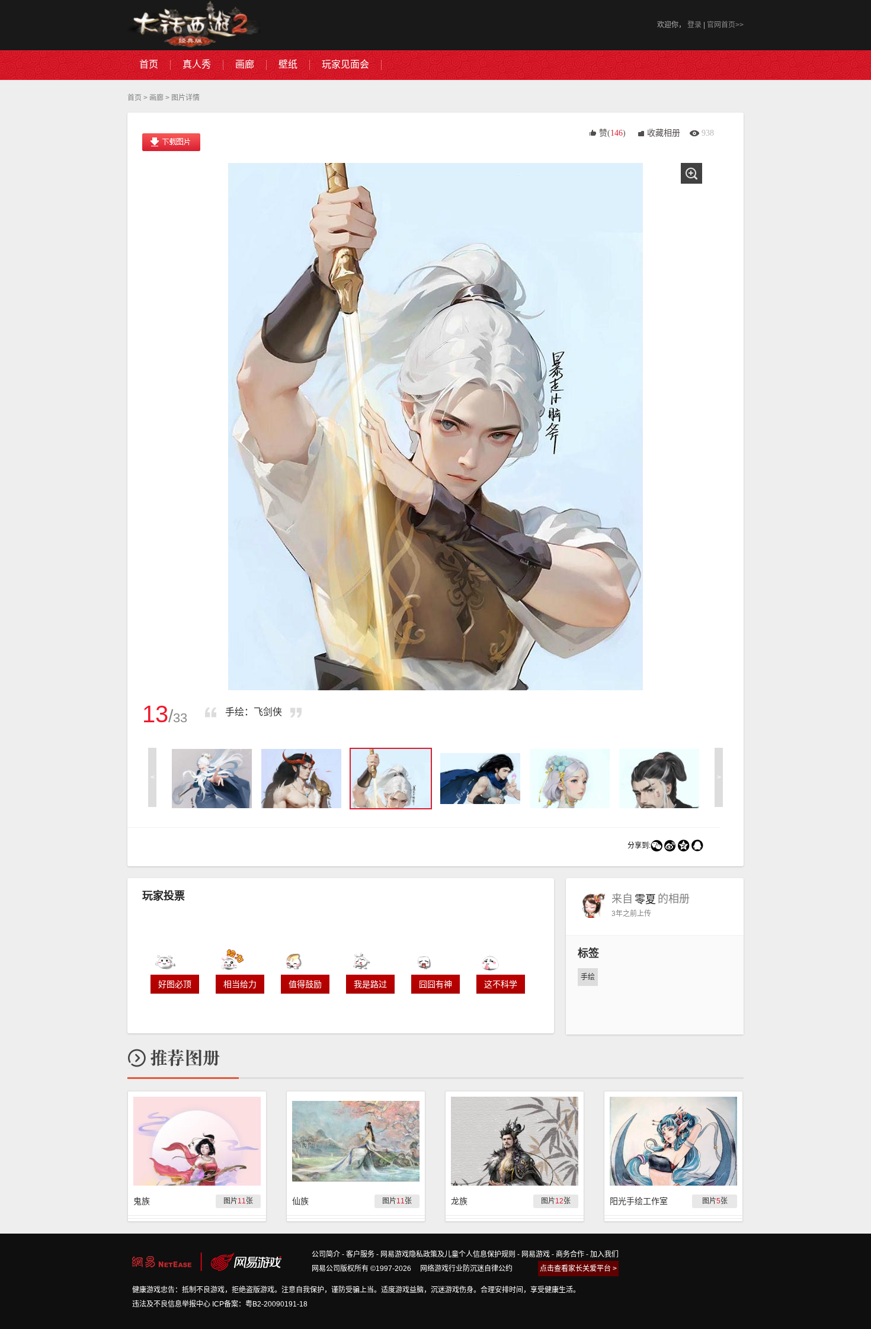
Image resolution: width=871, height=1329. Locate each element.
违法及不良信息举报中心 (171, 1304)
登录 (694, 25)
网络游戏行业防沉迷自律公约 (466, 1268)
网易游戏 (535, 1254)
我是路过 (370, 984)
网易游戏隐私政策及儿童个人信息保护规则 (447, 1254)
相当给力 (240, 984)
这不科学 (500, 984)
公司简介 (326, 1254)
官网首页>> (725, 25)
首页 (134, 98)
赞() (612, 133)
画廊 (156, 98)
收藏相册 (663, 133)
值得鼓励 (305, 984)
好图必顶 (174, 984)
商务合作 (570, 1254)
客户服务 (360, 1254)
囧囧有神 (435, 984)
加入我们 (604, 1254)
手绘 (588, 977)
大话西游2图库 (194, 25)
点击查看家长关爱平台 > (578, 1268)
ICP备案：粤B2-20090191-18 (260, 1304)
